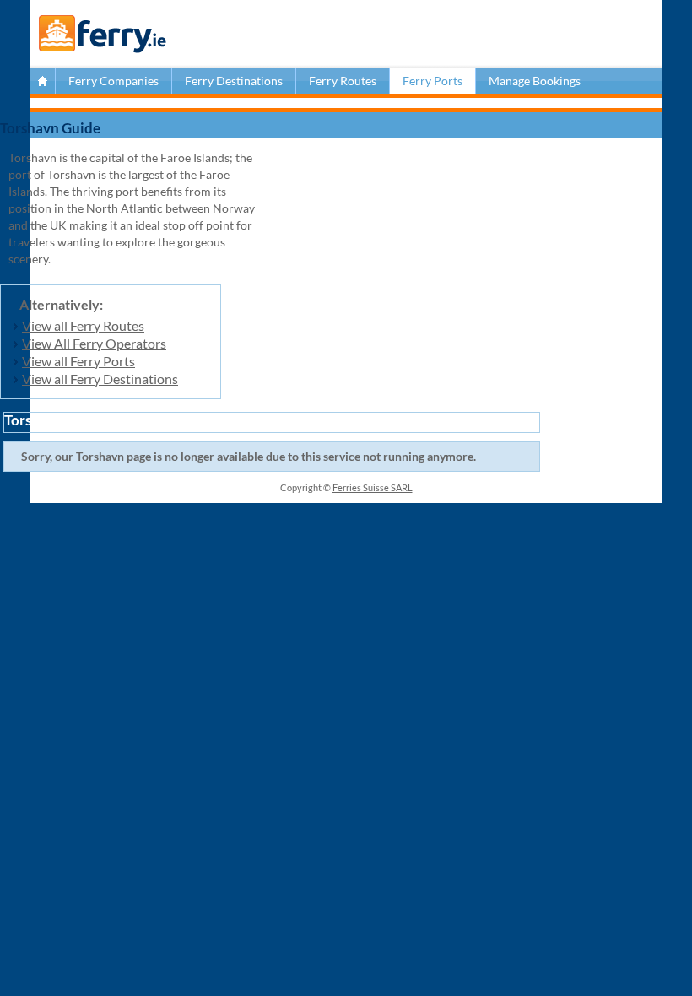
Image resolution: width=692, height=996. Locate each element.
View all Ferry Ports (78, 361)
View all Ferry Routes (83, 325)
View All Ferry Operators (94, 343)
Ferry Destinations (234, 80)
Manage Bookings (535, 80)
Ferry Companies (113, 80)
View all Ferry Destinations (100, 379)
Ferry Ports (432, 80)
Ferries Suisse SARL (372, 487)
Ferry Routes (342, 80)
